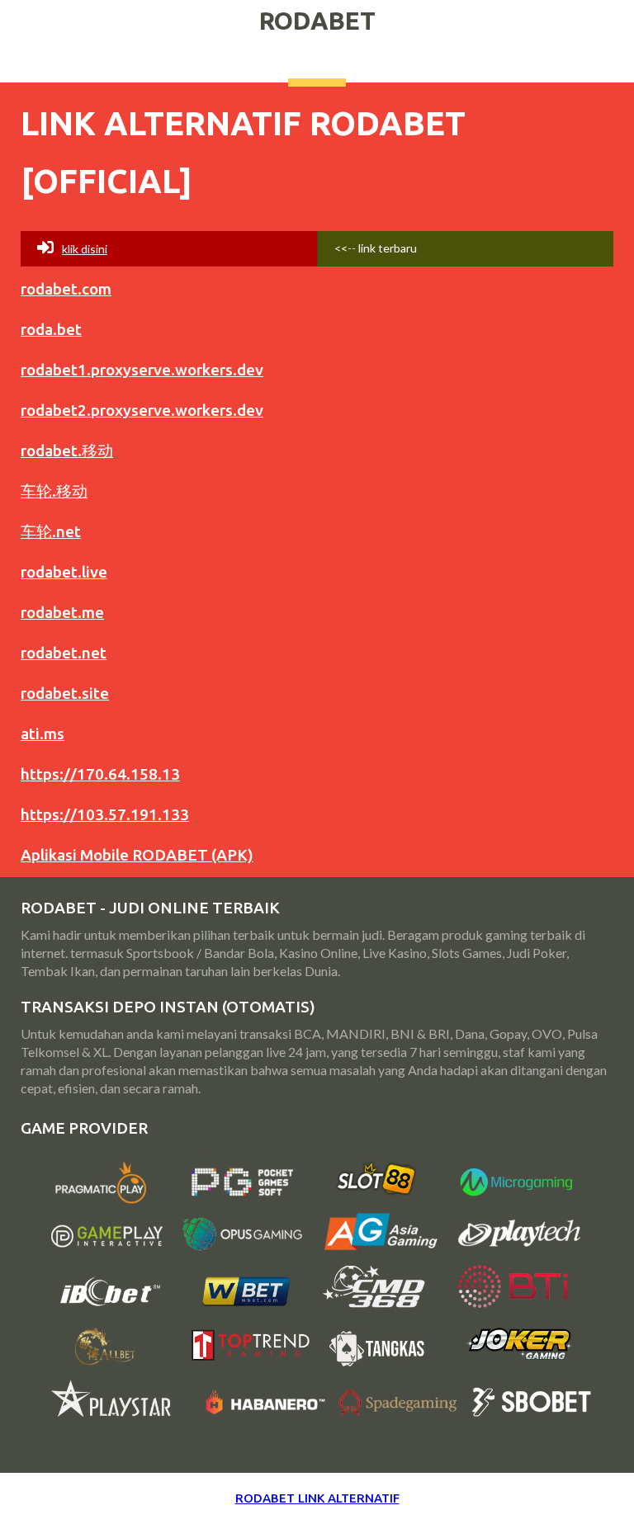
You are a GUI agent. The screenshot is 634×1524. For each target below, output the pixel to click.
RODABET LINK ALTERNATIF (317, 1498)
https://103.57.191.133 (105, 814)
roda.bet (51, 329)
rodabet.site (65, 693)
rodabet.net (63, 653)
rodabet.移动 (67, 450)
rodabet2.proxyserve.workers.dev (142, 410)
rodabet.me (62, 612)
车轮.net (51, 531)
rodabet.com (66, 289)
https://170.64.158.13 (100, 774)
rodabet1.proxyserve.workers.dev (142, 370)
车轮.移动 (54, 491)
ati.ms (42, 733)
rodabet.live (64, 572)
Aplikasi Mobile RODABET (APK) (137, 855)
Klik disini (84, 249)
